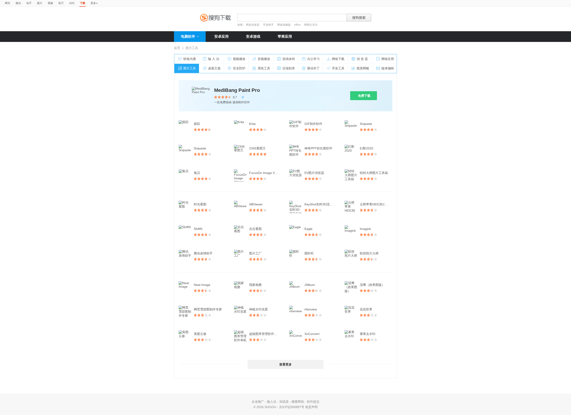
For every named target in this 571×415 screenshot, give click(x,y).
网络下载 (338, 59)
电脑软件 (188, 36)
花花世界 (366, 309)
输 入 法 (213, 59)
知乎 (29, 3)
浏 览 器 (362, 59)
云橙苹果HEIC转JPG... (375, 204)
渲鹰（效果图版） (372, 285)
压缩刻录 (288, 68)
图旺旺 (309, 253)
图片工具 (189, 68)
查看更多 (285, 364)
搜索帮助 (298, 401)
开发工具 (338, 68)
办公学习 (313, 59)
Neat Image (202, 285)
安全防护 (239, 68)
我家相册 (255, 285)
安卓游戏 (253, 36)
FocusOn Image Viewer (265, 173)
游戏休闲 (288, 59)
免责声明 (311, 407)
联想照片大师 (369, 253)
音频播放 (264, 59)
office (297, 24)
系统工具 (264, 68)
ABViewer (256, 204)
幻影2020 (366, 148)
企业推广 (258, 401)
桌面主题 (214, 68)
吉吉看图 (255, 229)
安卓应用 (221, 36)
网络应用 (387, 59)
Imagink (365, 229)
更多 (94, 3)
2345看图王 (257, 148)
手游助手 (268, 24)
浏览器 (284, 401)
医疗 (61, 3)
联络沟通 (189, 59)
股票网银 (363, 68)
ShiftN (198, 229)
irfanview (310, 309)
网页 (7, 3)
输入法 (271, 401)
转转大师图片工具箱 (374, 173)
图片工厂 (255, 253)
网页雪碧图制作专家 (208, 309)
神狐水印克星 (258, 309)
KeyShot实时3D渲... (318, 204)
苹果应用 (285, 36)
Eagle (308, 229)
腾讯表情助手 (203, 253)
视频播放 (239, 59)
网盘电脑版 (284, 24)
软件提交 (313, 401)
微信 (18, 3)
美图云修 (200, 334)
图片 (39, 3)
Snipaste (366, 124)
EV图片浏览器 (314, 173)
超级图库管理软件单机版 (266, 334)
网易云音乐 (311, 24)
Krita (252, 124)
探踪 (197, 124)
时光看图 (200, 204)
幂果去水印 (367, 334)
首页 (177, 48)
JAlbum (309, 285)
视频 (50, 3)
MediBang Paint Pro (237, 90)
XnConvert (311, 334)
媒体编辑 (387, 68)
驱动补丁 (313, 68)
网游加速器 (252, 24)
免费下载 (364, 95)
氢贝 (197, 173)
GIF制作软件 (313, 124)
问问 (71, 3)
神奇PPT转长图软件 (318, 148)
